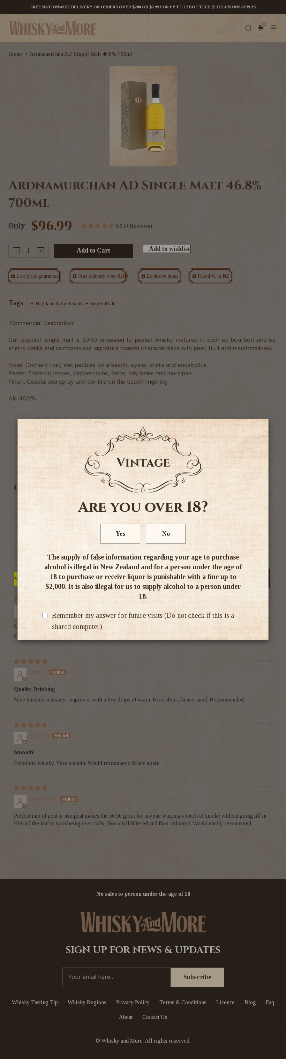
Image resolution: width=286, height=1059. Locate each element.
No (166, 533)
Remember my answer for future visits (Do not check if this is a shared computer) (143, 620)
